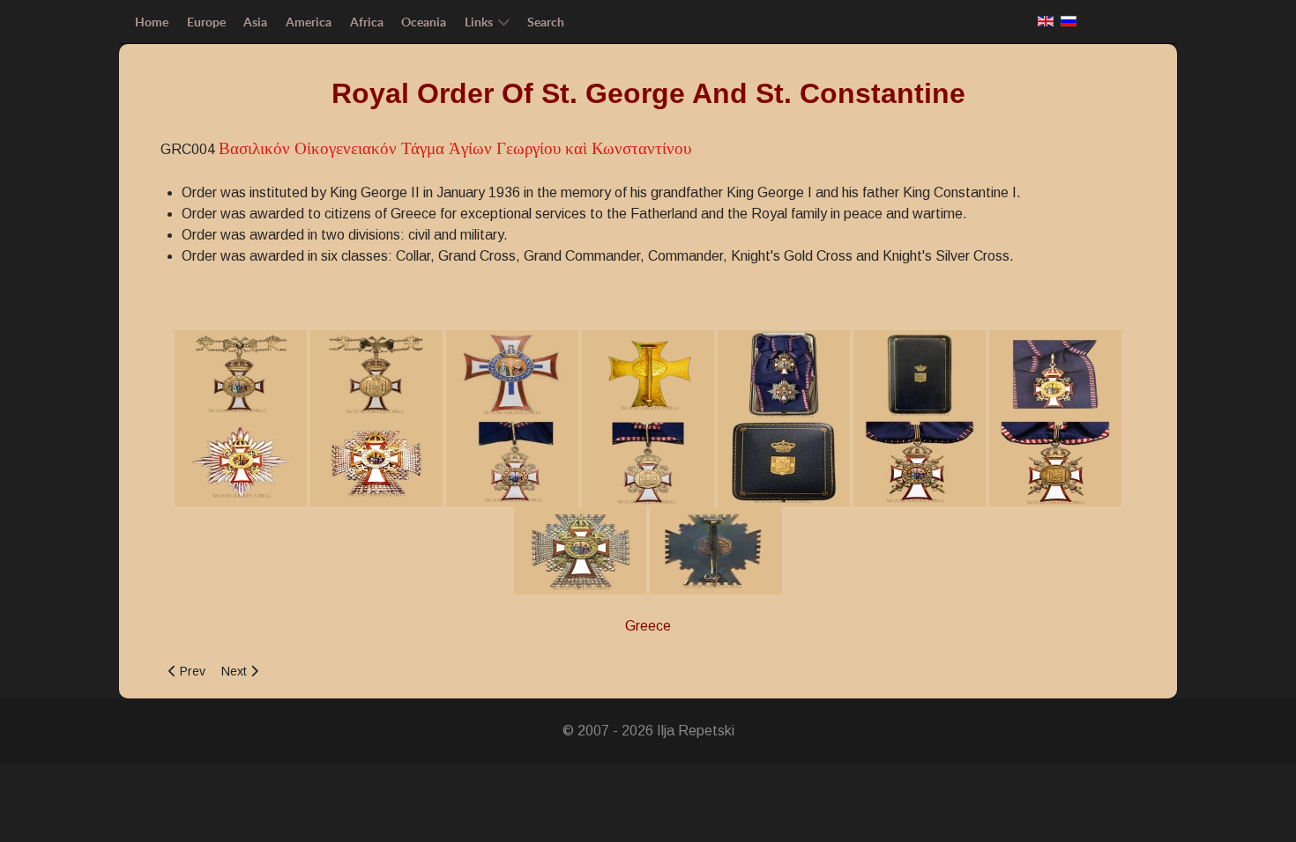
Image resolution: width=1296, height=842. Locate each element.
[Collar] (241, 373)
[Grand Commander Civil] (376, 461)
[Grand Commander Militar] (919, 461)
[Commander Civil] (512, 461)
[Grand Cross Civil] (784, 373)
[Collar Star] (512, 373)
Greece (648, 625)
